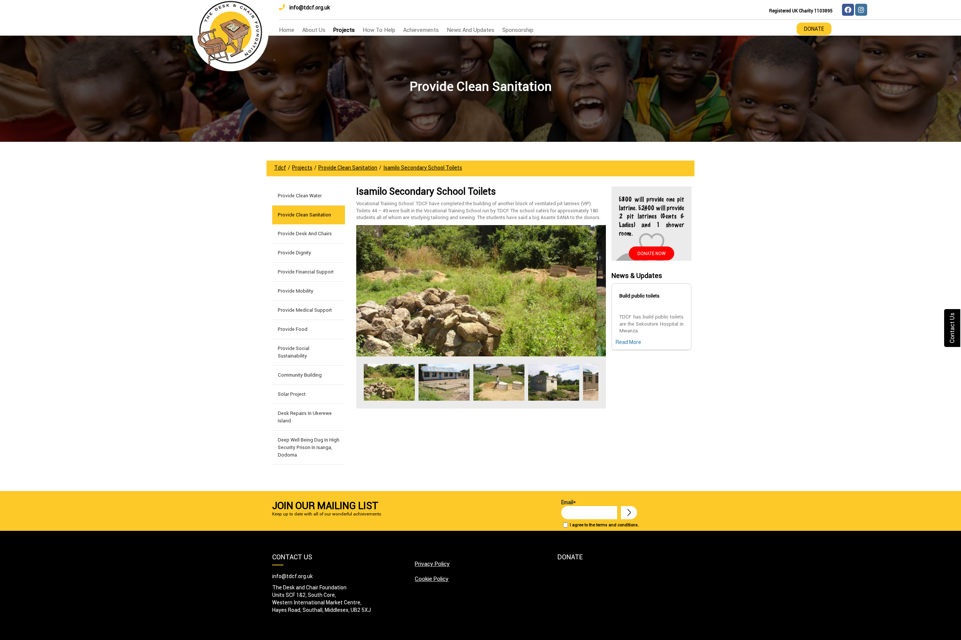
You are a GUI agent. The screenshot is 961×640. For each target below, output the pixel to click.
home (286, 29)
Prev (366, 382)
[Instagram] (861, 10)
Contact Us (952, 328)
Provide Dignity (294, 252)
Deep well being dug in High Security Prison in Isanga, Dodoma (308, 447)
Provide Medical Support (305, 310)
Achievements (421, 29)
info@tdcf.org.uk (309, 7)
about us (313, 29)
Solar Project (292, 394)
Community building (300, 375)
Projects (344, 29)
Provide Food (292, 329)
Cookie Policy (432, 578)
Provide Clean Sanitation (304, 215)
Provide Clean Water (300, 195)
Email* (568, 502)
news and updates (470, 29)
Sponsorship (517, 29)
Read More (628, 342)
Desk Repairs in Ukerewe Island (305, 417)
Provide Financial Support (306, 272)
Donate (814, 29)
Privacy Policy (432, 563)
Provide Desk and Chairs (305, 233)
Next (596, 382)
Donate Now (651, 253)
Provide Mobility (295, 291)
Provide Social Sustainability (293, 352)
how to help (379, 29)
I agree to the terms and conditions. (604, 524)
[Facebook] (848, 10)
